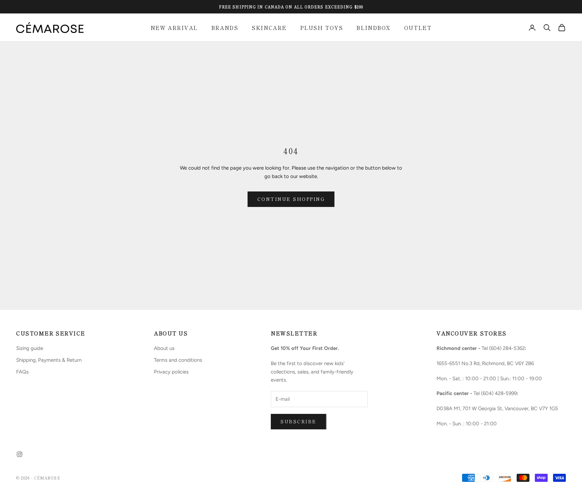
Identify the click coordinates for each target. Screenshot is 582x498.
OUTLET (417, 27)
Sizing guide (29, 348)
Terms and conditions (178, 360)
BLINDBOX (373, 27)
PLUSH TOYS (321, 27)
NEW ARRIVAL (174, 27)
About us (164, 348)
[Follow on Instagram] (19, 454)
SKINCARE (269, 27)
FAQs (22, 372)
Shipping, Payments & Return (49, 360)
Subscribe (299, 421)
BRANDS (224, 27)
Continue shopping (291, 198)
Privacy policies (171, 372)
